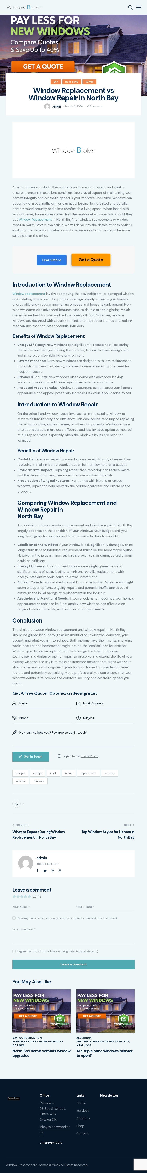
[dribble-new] (52, 871)
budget (20, 773)
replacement (88, 773)
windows (39, 781)
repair (68, 773)
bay (56, 82)
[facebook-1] (37, 871)
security (109, 773)
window (20, 781)
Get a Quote (91, 259)
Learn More (51, 260)
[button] (138, 7)
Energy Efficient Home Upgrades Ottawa (37, 1043)
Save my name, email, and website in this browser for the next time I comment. (67, 918)
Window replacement (28, 294)
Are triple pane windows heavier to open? (104, 1053)
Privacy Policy (89, 756)
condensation (30, 1038)
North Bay (30, 516)
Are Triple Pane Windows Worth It (102, 1041)
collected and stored (82, 951)
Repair (90, 82)
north (53, 773)
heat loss (71, 82)
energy (37, 773)
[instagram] (60, 871)
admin (41, 857)
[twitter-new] (45, 871)
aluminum (83, 1038)
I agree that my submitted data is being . (57, 951)
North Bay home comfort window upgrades (41, 1053)
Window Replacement (35, 219)
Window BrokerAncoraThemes (27, 1165)
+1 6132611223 (51, 1143)
